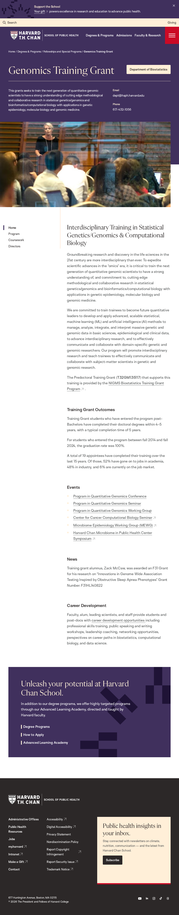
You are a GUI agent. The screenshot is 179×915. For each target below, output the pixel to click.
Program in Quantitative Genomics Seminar (107, 503)
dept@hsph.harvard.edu (128, 95)
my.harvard (15, 846)
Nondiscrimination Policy (62, 842)
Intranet (13, 854)
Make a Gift (16, 862)
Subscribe (112, 860)
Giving (172, 22)
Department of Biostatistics (148, 69)
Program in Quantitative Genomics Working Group (112, 510)
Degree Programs (36, 727)
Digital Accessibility (59, 827)
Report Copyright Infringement (58, 851)
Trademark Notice (58, 869)
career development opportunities (118, 620)
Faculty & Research (148, 35)
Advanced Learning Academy (45, 743)
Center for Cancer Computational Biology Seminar (112, 517)
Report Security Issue (60, 862)
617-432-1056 (122, 109)
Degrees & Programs (100, 35)
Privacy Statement (59, 834)
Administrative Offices (23, 819)
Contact (14, 869)
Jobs (11, 839)
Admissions (124, 35)
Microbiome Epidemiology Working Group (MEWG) (113, 525)
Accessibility (55, 819)
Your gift (39, 11)
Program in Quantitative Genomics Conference (109, 496)
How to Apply (33, 735)
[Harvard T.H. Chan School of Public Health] (43, 800)
